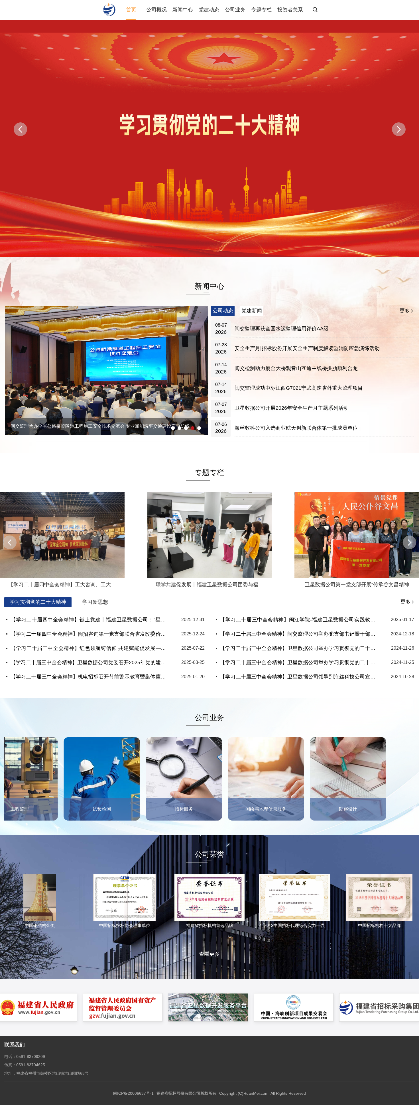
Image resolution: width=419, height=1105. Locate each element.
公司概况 (156, 10)
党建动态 (209, 10)
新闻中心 (182, 10)
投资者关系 (290, 10)
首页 (131, 10)
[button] (399, 129)
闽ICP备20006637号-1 (133, 1093)
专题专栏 (261, 10)
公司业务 (235, 10)
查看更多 (209, 954)
